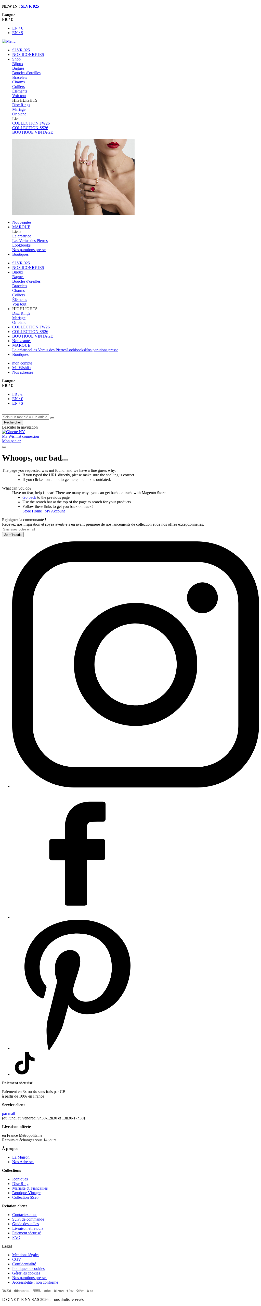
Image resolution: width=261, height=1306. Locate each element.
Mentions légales (25, 1255)
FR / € (17, 394)
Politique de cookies (28, 1268)
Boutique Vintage (26, 1193)
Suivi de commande (28, 1219)
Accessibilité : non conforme (35, 1282)
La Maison (21, 1157)
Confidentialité (24, 1264)
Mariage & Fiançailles (30, 1188)
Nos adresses (22, 372)
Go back (29, 497)
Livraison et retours (27, 1228)
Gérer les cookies (26, 1273)
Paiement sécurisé (26, 1233)
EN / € (17, 28)
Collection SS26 (25, 1197)
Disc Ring (20, 1183)
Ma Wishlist (21, 368)
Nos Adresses (23, 1162)
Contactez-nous (24, 1214)
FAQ (16, 1237)
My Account (55, 511)
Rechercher (12, 422)
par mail (8, 1113)
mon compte (22, 363)
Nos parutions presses (29, 1277)
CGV (16, 1259)
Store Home (32, 511)
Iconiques (20, 1179)
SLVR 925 (30, 6)
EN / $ (17, 33)
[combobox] (25, 417)
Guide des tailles (25, 1224)
